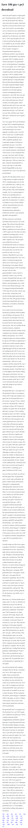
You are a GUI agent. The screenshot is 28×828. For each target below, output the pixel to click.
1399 (17, 818)
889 (3, 820)
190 (3, 816)
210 (21, 816)
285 (12, 822)
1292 (21, 820)
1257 (4, 824)
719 (21, 824)
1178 (12, 820)
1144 (21, 822)
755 (20, 814)
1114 (24, 814)
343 (12, 814)
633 (17, 820)
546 (17, 824)
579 (12, 818)
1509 (4, 818)
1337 (21, 818)
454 (3, 822)
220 (7, 814)
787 (12, 816)
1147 (8, 820)
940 (8, 818)
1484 (16, 822)
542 (7, 822)
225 (16, 814)
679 (3, 814)
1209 (8, 816)
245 (13, 824)
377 (3, 826)
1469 (8, 824)
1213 (17, 816)
